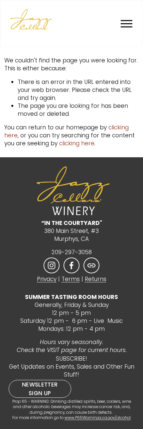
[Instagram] (52, 265)
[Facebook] (71, 265)
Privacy (47, 279)
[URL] (91, 265)
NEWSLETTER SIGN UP (40, 389)
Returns (95, 279)
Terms (71, 279)
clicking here (76, 143)
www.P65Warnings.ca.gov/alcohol (98, 417)
